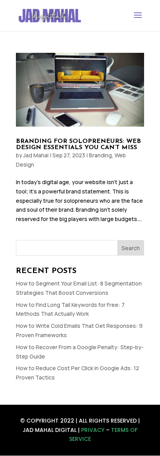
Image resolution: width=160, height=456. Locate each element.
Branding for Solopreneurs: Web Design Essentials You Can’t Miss (78, 144)
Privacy (92, 430)
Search (131, 248)
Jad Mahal (36, 155)
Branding (100, 155)
